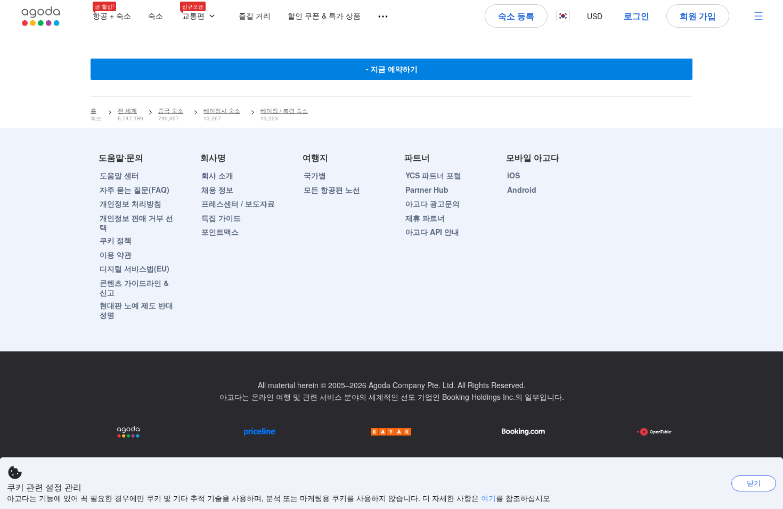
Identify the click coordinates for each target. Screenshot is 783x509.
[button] (200, 16)
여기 (488, 497)
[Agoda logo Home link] (41, 16)
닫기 (754, 483)
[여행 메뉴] (378, 17)
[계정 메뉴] (758, 16)
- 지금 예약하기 (392, 68)
